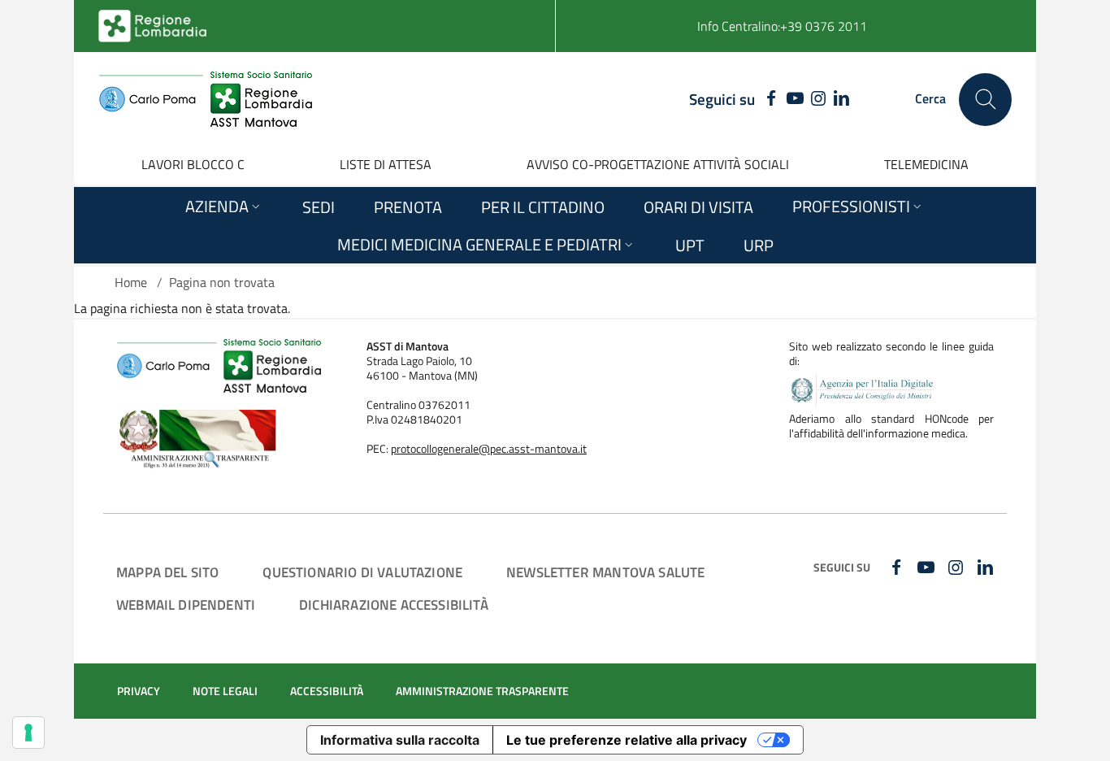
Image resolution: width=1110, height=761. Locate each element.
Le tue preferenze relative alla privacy (626, 740)
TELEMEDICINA (926, 164)
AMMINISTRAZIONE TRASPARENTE (482, 691)
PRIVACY (138, 691)
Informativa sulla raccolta (399, 740)
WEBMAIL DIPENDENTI (185, 604)
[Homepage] (205, 99)
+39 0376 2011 (823, 26)
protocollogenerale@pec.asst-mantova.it (489, 449)
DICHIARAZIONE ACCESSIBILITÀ (393, 604)
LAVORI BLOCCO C (193, 164)
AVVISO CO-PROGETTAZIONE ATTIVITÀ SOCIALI (658, 164)
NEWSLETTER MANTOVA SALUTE (605, 572)
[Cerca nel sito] (985, 99)
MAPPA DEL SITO (167, 572)
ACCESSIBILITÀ (326, 691)
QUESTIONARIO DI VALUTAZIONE (362, 572)
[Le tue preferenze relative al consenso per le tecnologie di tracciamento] (28, 732)
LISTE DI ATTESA (385, 164)
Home (131, 282)
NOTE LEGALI (225, 691)
